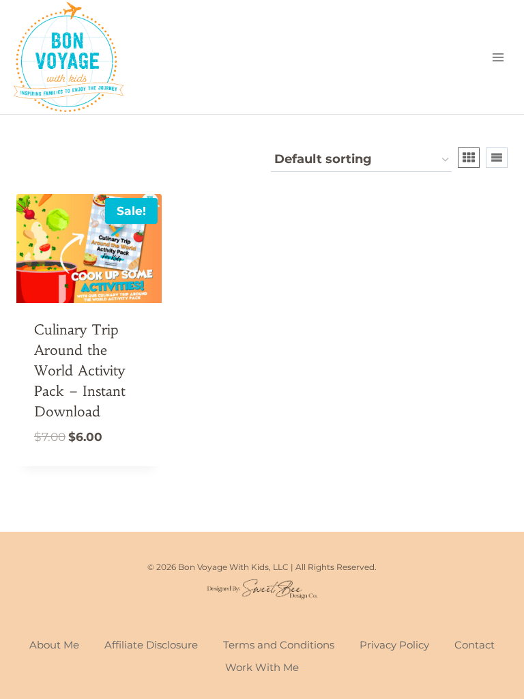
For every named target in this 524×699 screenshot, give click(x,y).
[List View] (497, 157)
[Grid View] (469, 157)
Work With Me (262, 667)
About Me (54, 644)
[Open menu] (497, 57)
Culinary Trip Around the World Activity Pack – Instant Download (80, 370)
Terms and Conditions (278, 644)
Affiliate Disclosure (151, 644)
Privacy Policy (394, 644)
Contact (474, 644)
